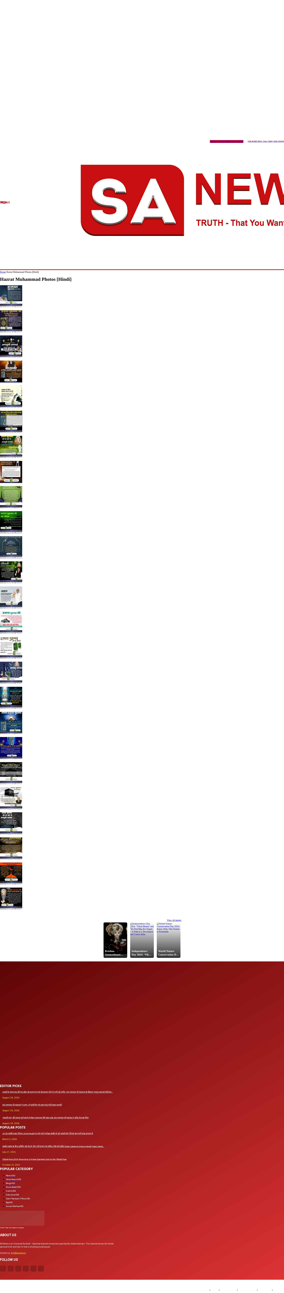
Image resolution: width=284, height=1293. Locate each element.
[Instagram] (7, 141)
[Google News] (55, 141)
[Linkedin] (19, 141)
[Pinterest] (31, 141)
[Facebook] (3, 1269)
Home (3, 272)
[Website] (43, 141)
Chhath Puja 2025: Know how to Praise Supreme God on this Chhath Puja (34, 1159)
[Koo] (13, 141)
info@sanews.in (18, 1253)
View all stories (174, 920)
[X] (37, 141)
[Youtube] (49, 141)
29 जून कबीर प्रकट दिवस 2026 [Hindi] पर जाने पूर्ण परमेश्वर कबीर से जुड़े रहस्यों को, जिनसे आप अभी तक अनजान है (47, 1133)
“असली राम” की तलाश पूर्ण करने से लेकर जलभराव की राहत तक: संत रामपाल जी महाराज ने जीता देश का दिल (45, 1118)
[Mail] (25, 141)
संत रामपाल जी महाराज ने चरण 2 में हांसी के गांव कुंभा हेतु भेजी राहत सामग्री (32, 1105)
